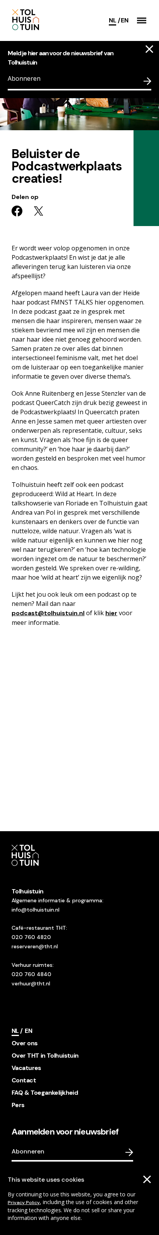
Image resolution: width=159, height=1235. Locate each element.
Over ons (24, 1043)
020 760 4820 (31, 937)
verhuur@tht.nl (31, 983)
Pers (18, 1105)
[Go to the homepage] (46, 20)
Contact (24, 1080)
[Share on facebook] (17, 211)
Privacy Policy (24, 1202)
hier (111, 613)
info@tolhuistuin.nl (35, 909)
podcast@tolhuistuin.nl (48, 613)
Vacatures (26, 1068)
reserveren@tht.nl (35, 946)
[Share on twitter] (38, 211)
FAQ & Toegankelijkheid (45, 1093)
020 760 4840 (31, 974)
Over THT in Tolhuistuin (45, 1055)
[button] (141, 20)
